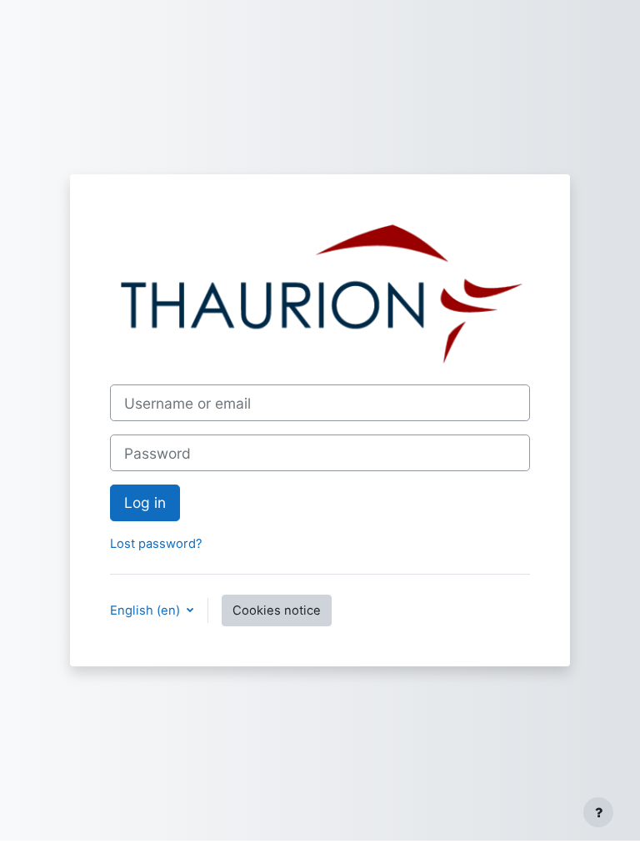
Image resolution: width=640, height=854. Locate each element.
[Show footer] (598, 812)
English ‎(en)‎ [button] (146, 610)
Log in (145, 502)
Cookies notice (276, 610)
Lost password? (156, 543)
